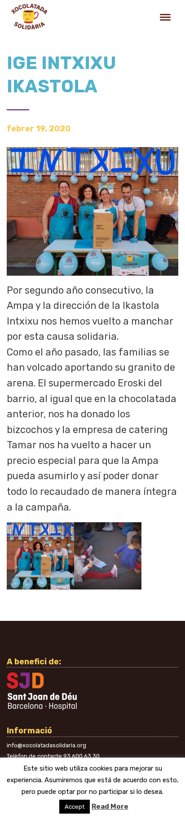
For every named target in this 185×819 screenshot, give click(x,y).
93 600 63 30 (81, 756)
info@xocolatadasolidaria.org (46, 745)
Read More (110, 806)
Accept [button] (74, 806)
